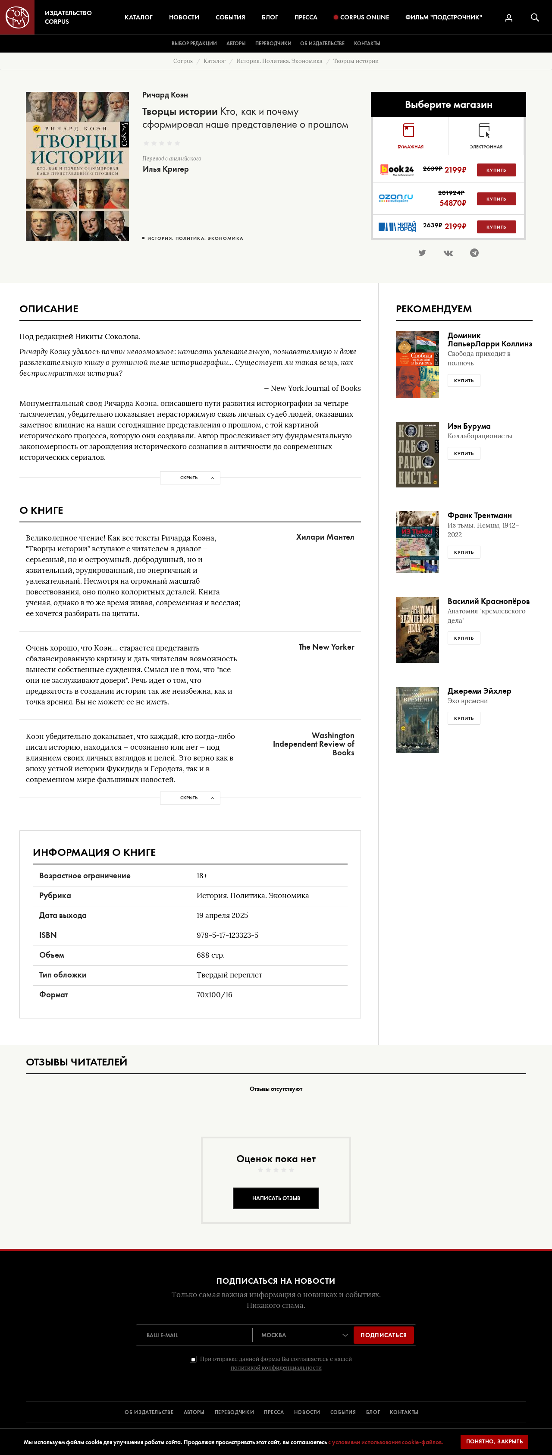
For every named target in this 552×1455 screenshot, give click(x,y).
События (230, 17)
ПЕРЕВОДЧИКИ (234, 1412)
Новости (184, 17)
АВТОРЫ (194, 1412)
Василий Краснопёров (489, 601)
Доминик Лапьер (464, 339)
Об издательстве (322, 43)
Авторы (236, 43)
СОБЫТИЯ (343, 1412)
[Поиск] (535, 17)
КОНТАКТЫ (404, 1412)
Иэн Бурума (469, 426)
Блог (270, 17)
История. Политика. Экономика (195, 238)
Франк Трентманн (480, 515)
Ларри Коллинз (503, 343)
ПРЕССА (274, 1412)
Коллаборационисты (480, 436)
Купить (496, 170)
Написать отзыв (276, 1198)
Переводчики (273, 43)
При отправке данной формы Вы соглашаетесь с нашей (276, 1363)
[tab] (410, 136)
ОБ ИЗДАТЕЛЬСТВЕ (149, 1412)
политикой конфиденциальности (276, 1367)
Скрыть (189, 478)
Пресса (306, 17)
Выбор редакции (194, 43)
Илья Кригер (166, 168)
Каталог (139, 17)
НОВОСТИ (307, 1412)
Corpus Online (364, 17)
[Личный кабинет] (508, 18)
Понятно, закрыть (494, 1441)
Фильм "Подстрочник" (443, 17)
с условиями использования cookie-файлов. (385, 1442)
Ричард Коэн (165, 94)
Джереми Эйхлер (479, 690)
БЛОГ (373, 1412)
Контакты (367, 43)
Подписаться (384, 1335)
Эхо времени (468, 701)
